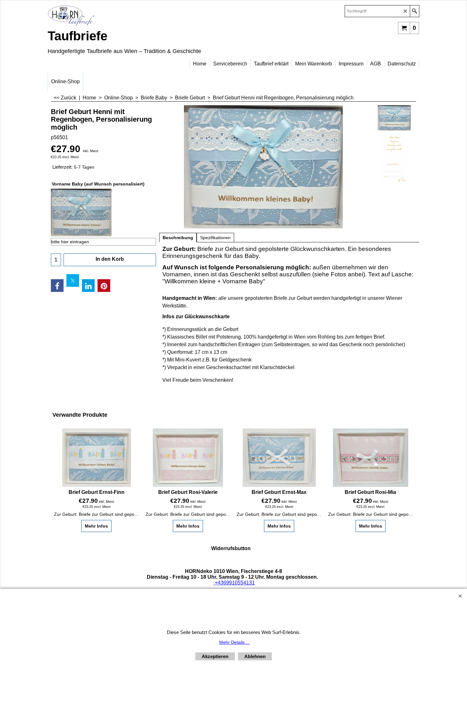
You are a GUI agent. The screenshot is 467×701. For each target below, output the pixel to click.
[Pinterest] (104, 285)
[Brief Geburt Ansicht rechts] (394, 172)
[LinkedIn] (88, 285)
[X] (72, 280)
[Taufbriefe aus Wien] (103, 15)
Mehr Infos (96, 526)
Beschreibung (178, 237)
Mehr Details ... (234, 642)
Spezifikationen (215, 237)
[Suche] (414, 11)
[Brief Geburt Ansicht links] (394, 145)
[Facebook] (57, 285)
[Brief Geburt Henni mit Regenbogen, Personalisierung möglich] (263, 166)
